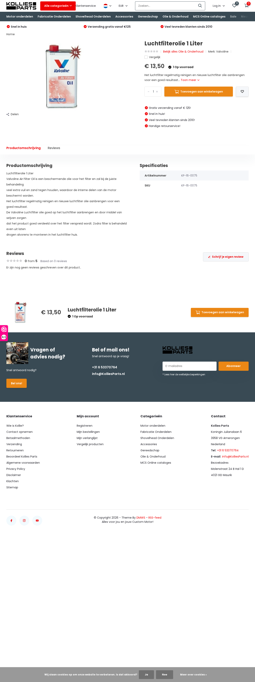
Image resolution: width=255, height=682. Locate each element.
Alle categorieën (56, 6)
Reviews (54, 148)
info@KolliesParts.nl (108, 374)
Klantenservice (85, 6)
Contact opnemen (19, 432)
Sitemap (12, 487)
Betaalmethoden (18, 438)
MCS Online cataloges (209, 17)
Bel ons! (16, 383)
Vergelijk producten (90, 444)
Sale (233, 17)
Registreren (84, 426)
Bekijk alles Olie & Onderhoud (183, 52)
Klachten (12, 481)
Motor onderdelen (19, 17)
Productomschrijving (23, 148)
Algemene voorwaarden (23, 463)
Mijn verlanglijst (87, 438)
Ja (146, 674)
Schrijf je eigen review (227, 257)
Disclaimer (13, 475)
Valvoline (222, 52)
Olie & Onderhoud (175, 17)
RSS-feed (154, 518)
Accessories (124, 17)
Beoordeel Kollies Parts (21, 457)
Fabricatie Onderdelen (54, 17)
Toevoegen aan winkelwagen (201, 92)
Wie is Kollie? (15, 426)
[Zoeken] (200, 5)
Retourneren (15, 450)
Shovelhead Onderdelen (93, 17)
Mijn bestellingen (88, 432)
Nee (164, 674)
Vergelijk (154, 57)
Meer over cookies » (193, 674)
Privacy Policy (15, 469)
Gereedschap (148, 17)
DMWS (140, 518)
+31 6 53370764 (104, 367)
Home (10, 34)
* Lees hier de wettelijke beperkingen (184, 374)
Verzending (14, 444)
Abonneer (233, 366)
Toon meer (189, 80)
